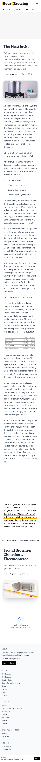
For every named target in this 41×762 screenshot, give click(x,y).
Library (4, 692)
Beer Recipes (6, 674)
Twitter (4, 714)
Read (36, 759)
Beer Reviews (6, 677)
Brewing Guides (7, 680)
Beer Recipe (7, 10)
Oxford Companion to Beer (11, 683)
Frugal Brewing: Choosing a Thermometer (12, 759)
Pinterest (5, 723)
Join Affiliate (6, 736)
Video (34, 10)
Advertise (5, 733)
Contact (4, 705)
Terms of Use (6, 749)
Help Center (6, 711)
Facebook (5, 720)
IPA (26, 10)
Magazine (5, 689)
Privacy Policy (6, 746)
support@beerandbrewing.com (12, 708)
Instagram (5, 717)
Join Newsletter (8, 663)
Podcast (18, 10)
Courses (4, 686)
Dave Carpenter (11, 74)
